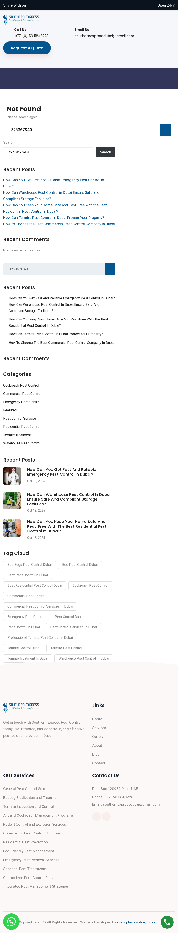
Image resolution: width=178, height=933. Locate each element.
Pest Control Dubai (69, 617)
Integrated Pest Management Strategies (36, 886)
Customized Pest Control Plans (28, 878)
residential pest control (21, 427)
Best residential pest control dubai (34, 585)
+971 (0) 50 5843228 (31, 35)
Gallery (98, 736)
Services (99, 728)
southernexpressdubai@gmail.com (104, 35)
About (97, 745)
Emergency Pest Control (21, 402)
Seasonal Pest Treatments (24, 869)
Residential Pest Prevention (25, 842)
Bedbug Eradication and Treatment (31, 797)
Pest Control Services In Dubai (73, 627)
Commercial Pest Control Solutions (32, 833)
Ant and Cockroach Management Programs (38, 815)
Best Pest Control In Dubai (27, 575)
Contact (98, 763)
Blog (96, 754)
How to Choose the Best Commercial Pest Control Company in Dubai (59, 224)
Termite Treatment (17, 435)
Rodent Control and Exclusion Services (34, 824)
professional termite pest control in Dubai (40, 638)
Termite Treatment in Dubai (27, 658)
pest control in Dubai (23, 627)
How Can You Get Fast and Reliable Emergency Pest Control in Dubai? (62, 298)
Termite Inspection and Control (28, 806)
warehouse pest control (21, 443)
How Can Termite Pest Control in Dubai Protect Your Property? (53, 217)
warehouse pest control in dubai (84, 658)
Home (97, 719)
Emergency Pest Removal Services (31, 860)
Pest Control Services (20, 418)
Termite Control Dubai (23, 648)
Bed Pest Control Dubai (80, 565)
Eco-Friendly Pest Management (28, 851)
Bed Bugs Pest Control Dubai (29, 565)
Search (9, 142)
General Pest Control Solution (27, 789)
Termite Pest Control (66, 648)
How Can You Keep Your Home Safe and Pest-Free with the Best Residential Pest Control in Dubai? (58, 322)
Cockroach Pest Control (21, 385)
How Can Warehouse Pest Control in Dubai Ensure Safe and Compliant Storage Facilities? (54, 307)
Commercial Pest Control (22, 394)
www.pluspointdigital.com (138, 922)
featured (10, 410)
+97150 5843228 (118, 797)
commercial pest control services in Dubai (40, 606)
